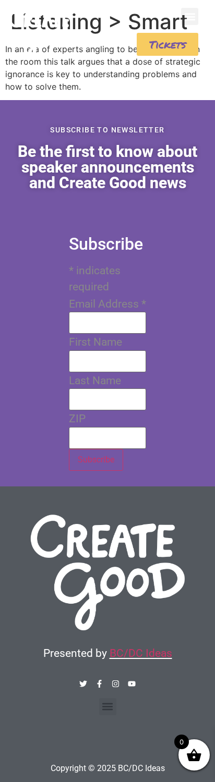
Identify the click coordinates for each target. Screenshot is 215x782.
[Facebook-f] (99, 684)
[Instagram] (116, 684)
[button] (189, 16)
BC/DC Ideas (141, 653)
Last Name (95, 380)
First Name (95, 342)
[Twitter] (83, 684)
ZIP (77, 418)
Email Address (107, 304)
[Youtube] (132, 684)
